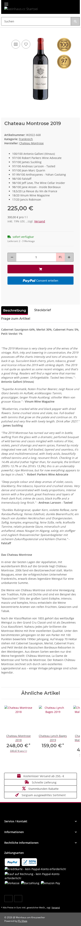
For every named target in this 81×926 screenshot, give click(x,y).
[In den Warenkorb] (4, 33)
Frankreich (26, 139)
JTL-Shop (22, 921)
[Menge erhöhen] (69, 257)
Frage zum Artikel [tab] (15, 318)
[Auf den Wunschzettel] (26, 44)
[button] (40, 821)
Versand (39, 221)
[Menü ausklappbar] (6, 2)
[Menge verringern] (12, 257)
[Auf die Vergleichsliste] (15, 44)
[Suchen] (75, 21)
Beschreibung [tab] (14, 310)
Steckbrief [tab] (42, 310)
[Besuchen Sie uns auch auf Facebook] (8, 898)
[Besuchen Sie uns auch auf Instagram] (18, 898)
